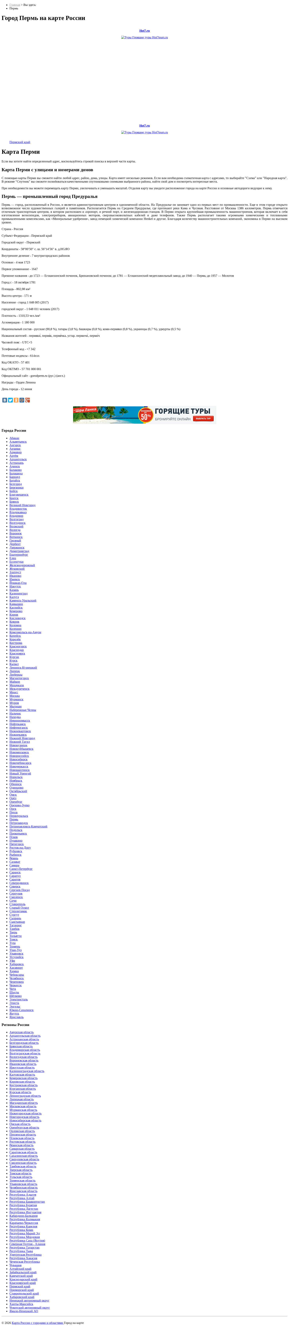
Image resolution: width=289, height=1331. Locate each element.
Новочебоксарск (20, 763)
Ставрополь (17, 904)
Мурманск (16, 699)
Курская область (20, 1092)
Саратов (14, 879)
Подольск (15, 830)
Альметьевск (18, 441)
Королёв (15, 639)
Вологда (14, 530)
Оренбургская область (24, 1127)
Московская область (22, 1106)
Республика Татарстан (24, 1247)
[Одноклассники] (16, 400)
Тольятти (15, 936)
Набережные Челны (22, 710)
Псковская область (21, 1138)
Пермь (13, 819)
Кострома (15, 643)
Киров (13, 614)
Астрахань (16, 462)
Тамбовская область (22, 1166)
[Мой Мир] (21, 400)
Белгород (15, 484)
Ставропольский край (24, 1293)
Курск (13, 660)
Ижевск (14, 579)
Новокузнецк (18, 745)
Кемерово (15, 611)
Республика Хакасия (23, 1258)
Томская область (20, 1173)
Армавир (15, 452)
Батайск (14, 480)
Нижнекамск (18, 734)
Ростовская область (22, 1141)
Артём (13, 455)
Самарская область (22, 1148)
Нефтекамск (17, 724)
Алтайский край (20, 1268)
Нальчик (15, 713)
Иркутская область (22, 1067)
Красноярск (17, 653)
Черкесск (15, 985)
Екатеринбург (18, 554)
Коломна (15, 625)
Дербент (15, 544)
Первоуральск (18, 816)
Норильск (16, 777)
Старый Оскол (19, 907)
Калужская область (22, 1074)
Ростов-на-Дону (20, 847)
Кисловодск (17, 618)
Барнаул (14, 477)
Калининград (18, 593)
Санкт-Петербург (21, 868)
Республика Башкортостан (27, 1201)
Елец (12, 558)
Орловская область (22, 1131)
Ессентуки (16, 561)
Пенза (13, 812)
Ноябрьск (15, 780)
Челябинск (16, 978)
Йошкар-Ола (18, 582)
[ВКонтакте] (4, 400)
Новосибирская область (25, 1120)
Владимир (16, 515)
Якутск (14, 1013)
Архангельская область (24, 1035)
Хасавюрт (16, 967)
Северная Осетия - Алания (27, 1244)
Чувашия (15, 1265)
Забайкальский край (23, 1272)
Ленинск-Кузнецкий (23, 667)
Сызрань (15, 918)
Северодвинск (19, 883)
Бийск (13, 491)
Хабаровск (16, 964)
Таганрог (15, 925)
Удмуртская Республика (25, 1254)
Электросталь (18, 999)
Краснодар (16, 650)
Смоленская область (23, 1162)
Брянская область (21, 1046)
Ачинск (14, 466)
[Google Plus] (27, 400)
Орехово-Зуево (19, 805)
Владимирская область (24, 1050)
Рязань (13, 858)
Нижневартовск (20, 731)
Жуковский (17, 568)
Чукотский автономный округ (29, 1307)
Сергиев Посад (19, 890)
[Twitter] (10, 400)
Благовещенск (19, 494)
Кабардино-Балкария (23, 1215)
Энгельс (14, 1006)
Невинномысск (19, 720)
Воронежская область (23, 1060)
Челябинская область (23, 1187)
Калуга (14, 597)
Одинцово (16, 787)
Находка (15, 717)
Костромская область (23, 1085)
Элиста (14, 1003)
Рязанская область (21, 1145)
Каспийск (16, 607)
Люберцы (15, 674)
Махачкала (16, 685)
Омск (13, 794)
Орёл (12, 798)
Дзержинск (16, 547)
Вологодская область (23, 1057)
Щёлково (15, 996)
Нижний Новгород (22, 738)
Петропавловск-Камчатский (28, 826)
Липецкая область (21, 1099)
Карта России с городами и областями (38, 1323)
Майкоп (14, 681)
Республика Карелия (23, 1226)
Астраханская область (24, 1039)
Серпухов (15, 893)
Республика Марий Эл (24, 1233)
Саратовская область (23, 1152)
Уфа (12, 960)
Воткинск (16, 537)
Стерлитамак (18, 911)
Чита (12, 989)
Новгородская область (24, 1117)
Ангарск (15, 445)
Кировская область (22, 1081)
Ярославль (16, 1017)
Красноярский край (22, 1283)
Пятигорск (16, 844)
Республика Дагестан (23, 1208)
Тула (12, 943)
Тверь (13, 932)
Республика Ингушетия (25, 1212)
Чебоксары (16, 974)
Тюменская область (22, 1180)
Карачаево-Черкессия (23, 1222)
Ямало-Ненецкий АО (23, 1311)
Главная (14, 4)
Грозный (15, 540)
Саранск (15, 872)
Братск (13, 498)
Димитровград (19, 551)
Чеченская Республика (24, 1261)
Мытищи (15, 706)
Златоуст (15, 572)
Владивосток (18, 508)
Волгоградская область (24, 1053)
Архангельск (18, 459)
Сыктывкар (17, 921)
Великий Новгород (22, 505)
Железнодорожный (22, 565)
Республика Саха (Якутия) (27, 1240)
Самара (14, 865)
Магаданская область (23, 1102)
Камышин (16, 604)
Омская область (19, 1124)
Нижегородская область (25, 1113)
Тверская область (20, 1170)
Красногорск (18, 646)
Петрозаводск (18, 823)
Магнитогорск (19, 678)
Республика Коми (21, 1230)
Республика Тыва (21, 1251)
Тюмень (14, 946)
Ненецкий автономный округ (29, 1300)
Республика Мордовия (24, 1237)
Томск (13, 939)
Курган (14, 657)
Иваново (15, 575)
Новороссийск (19, 755)
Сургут (14, 914)
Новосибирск (18, 759)
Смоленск (16, 897)
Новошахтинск (19, 770)
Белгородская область (24, 1042)
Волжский (16, 526)
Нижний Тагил (19, 741)
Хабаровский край (21, 1297)
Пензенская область (22, 1134)
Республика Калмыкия (24, 1219)
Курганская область (22, 1088)
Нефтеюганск (18, 727)
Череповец (16, 981)
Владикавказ (18, 512)
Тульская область (20, 1177)
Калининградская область (26, 1071)
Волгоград (16, 519)
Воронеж (15, 533)
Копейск (15, 635)
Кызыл (14, 664)
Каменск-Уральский (22, 600)
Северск (14, 886)
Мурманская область (23, 1110)
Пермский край (19, 142)
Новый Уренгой (20, 773)
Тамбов (14, 928)
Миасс (13, 692)
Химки (14, 971)
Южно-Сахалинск (21, 1010)
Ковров (14, 621)
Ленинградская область (25, 1095)
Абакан (14, 438)
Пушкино (15, 840)
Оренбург (15, 801)
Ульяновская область (23, 1184)
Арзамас (15, 448)
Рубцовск (15, 851)
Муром (14, 703)
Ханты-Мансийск (21, 1304)
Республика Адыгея (22, 1194)
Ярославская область (23, 1191)
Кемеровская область (23, 1078)
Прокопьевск (18, 833)
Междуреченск (19, 688)
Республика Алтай (21, 1198)
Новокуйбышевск (21, 748)
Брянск (14, 501)
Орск (12, 808)
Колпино (15, 628)
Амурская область (21, 1032)
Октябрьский (18, 791)
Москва (14, 695)
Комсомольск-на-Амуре (25, 632)
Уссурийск (16, 957)
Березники (16, 487)
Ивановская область (22, 1064)
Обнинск (15, 784)
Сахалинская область (23, 1155)
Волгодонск (17, 522)
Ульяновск (16, 953)
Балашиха (16, 473)
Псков (13, 837)
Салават (14, 861)
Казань (14, 590)
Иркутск (15, 586)
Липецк (14, 671)
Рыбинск (15, 854)
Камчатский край (21, 1275)
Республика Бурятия (23, 1205)
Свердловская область (24, 1159)
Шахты (14, 992)
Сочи (13, 900)
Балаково (15, 470)
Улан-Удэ (15, 950)
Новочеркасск (18, 766)
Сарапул (15, 876)
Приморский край (21, 1290)
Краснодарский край (23, 1279)
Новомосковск (19, 752)
